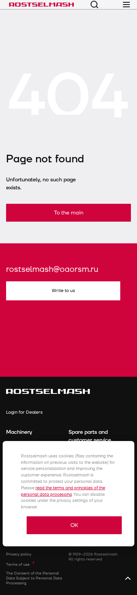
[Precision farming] (41, 4)
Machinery (19, 432)
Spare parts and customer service (89, 436)
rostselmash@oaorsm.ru (52, 270)
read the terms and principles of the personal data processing (63, 491)
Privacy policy (18, 554)
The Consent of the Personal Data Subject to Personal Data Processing (34, 578)
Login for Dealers (24, 412)
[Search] (94, 4)
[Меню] (126, 4)
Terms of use (18, 564)
